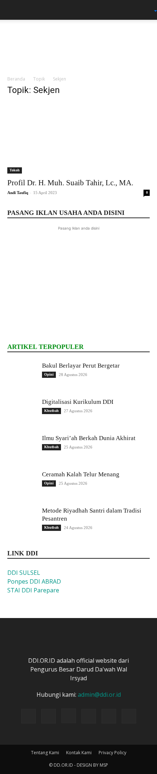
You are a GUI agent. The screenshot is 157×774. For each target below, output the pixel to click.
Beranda (16, 79)
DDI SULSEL (23, 573)
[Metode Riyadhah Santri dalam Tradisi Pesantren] (22, 521)
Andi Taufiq (17, 192)
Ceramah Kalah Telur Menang (80, 474)
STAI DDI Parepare (33, 590)
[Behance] (28, 716)
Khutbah (51, 411)
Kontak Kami (79, 752)
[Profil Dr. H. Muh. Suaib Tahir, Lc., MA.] (78, 138)
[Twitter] (88, 716)
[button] (12, 10)
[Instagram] (68, 715)
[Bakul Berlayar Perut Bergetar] (22, 376)
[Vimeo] (109, 716)
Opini (49, 374)
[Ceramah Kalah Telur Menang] (22, 485)
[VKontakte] (129, 716)
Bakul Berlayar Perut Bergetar (81, 365)
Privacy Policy (112, 752)
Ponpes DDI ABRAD (34, 581)
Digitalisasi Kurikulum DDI (78, 401)
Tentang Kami (45, 752)
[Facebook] (48, 716)
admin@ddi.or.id (99, 695)
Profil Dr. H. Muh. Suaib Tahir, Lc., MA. (70, 182)
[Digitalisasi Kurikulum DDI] (22, 412)
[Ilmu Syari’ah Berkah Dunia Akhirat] (22, 449)
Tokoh (14, 170)
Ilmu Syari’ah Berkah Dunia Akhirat (88, 438)
